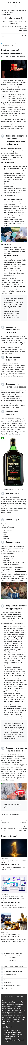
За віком (11, 962)
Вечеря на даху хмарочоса (10, 969)
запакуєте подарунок (16, 680)
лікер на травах (6, 425)
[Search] (25, 35)
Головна (3, 43)
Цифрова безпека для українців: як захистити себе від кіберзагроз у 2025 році (13, 898)
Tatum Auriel (4, 864)
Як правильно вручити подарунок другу (14, 985)
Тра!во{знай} (14, 18)
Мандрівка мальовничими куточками (13, 966)
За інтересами (12, 960)
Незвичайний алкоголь (10, 974)
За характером (12, 957)
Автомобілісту (7, 977)
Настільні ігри (7, 979)
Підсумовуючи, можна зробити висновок (14, 988)
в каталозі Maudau (20, 571)
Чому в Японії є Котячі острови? (11, 934)
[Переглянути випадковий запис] (22, 35)
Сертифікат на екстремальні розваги (13, 971)
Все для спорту (8, 982)
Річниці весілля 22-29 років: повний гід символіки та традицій (14, 1036)
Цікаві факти (10, 43)
